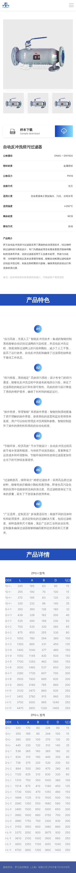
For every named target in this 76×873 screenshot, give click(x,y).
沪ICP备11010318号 (59, 867)
